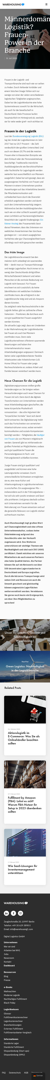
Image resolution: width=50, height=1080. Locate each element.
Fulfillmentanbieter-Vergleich (17, 1032)
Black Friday (9, 1003)
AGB (26, 1072)
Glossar (7, 1013)
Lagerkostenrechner (13, 1021)
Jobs (6, 954)
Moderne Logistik (12, 995)
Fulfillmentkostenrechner (16, 1017)
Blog (6, 976)
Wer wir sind (9, 946)
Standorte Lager (11, 1043)
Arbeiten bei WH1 (12, 950)
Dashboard (9, 965)
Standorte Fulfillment (14, 1047)
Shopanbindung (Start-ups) (16, 1051)
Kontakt (7, 961)
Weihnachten (10, 991)
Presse (7, 980)
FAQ (4, 1072)
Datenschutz (15, 1072)
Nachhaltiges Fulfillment (15, 999)
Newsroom (9, 958)
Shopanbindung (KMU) (14, 1054)
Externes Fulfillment (13, 1028)
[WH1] (12, 5)
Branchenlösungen (12, 1025)
